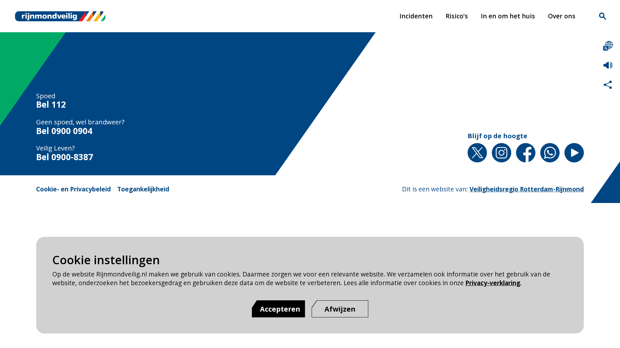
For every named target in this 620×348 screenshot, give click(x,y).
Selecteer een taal (608, 46)
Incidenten (416, 16)
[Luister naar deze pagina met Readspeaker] (608, 65)
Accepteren (280, 309)
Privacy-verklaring (492, 282)
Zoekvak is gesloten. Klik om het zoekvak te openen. (602, 16)
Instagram (501, 152)
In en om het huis (508, 16)
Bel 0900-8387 (64, 157)
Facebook (525, 152)
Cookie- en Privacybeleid (73, 189)
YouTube (574, 152)
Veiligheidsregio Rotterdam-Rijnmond (527, 189)
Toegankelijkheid (143, 189)
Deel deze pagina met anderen (608, 84)
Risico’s (457, 16)
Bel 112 (51, 105)
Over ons (561, 16)
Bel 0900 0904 (64, 131)
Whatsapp (550, 152)
